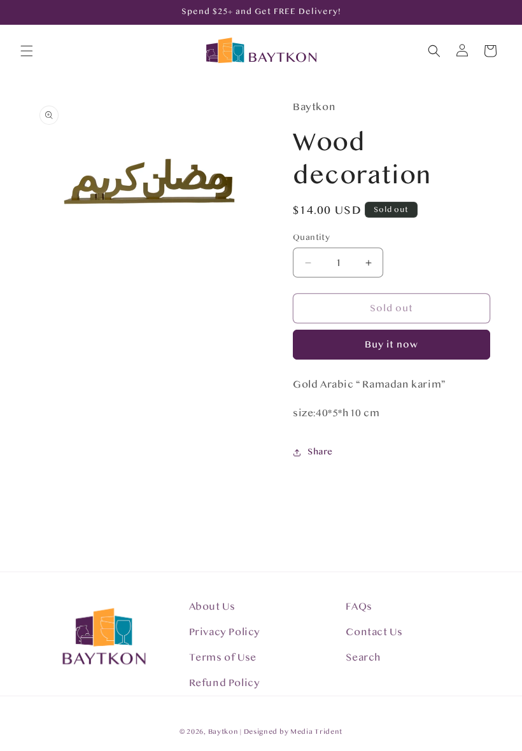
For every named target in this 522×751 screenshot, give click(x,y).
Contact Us (374, 632)
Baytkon (223, 731)
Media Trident (316, 731)
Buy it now (391, 344)
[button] (27, 51)
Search (363, 657)
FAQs (359, 606)
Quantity (311, 237)
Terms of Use (223, 657)
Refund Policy (224, 683)
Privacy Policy (224, 632)
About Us (212, 606)
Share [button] (320, 452)
